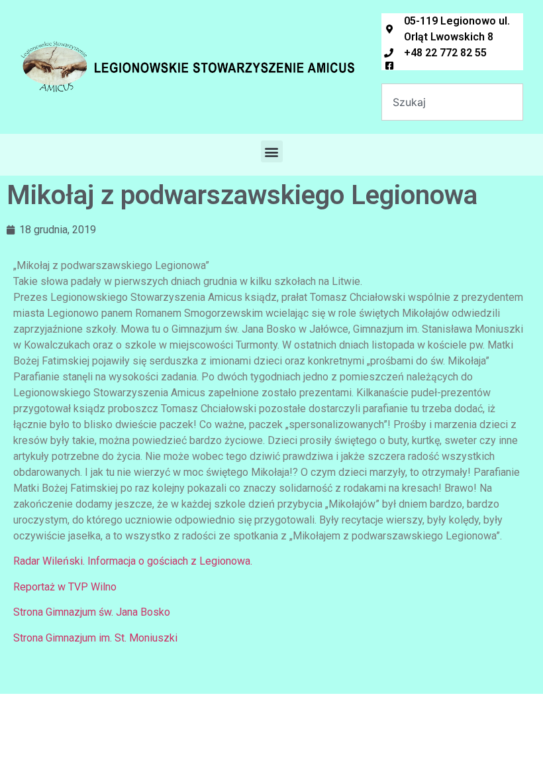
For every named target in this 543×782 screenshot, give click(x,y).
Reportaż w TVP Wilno (65, 587)
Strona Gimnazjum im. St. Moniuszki (95, 638)
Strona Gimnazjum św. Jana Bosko (91, 612)
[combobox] (452, 102)
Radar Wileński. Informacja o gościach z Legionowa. (132, 561)
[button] (272, 151)
